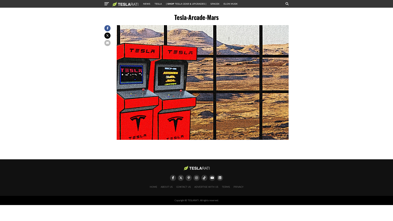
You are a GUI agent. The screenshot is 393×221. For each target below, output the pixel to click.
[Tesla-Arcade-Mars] (203, 139)
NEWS (146, 3)
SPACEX (214, 3)
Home (153, 187)
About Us (167, 187)
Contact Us (183, 187)
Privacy (238, 187)
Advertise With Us (206, 187)
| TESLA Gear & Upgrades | (186, 3)
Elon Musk (230, 3)
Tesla (158, 3)
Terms (226, 187)
